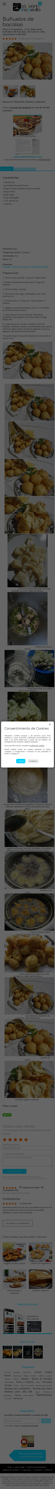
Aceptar (21, 761)
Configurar (33, 761)
